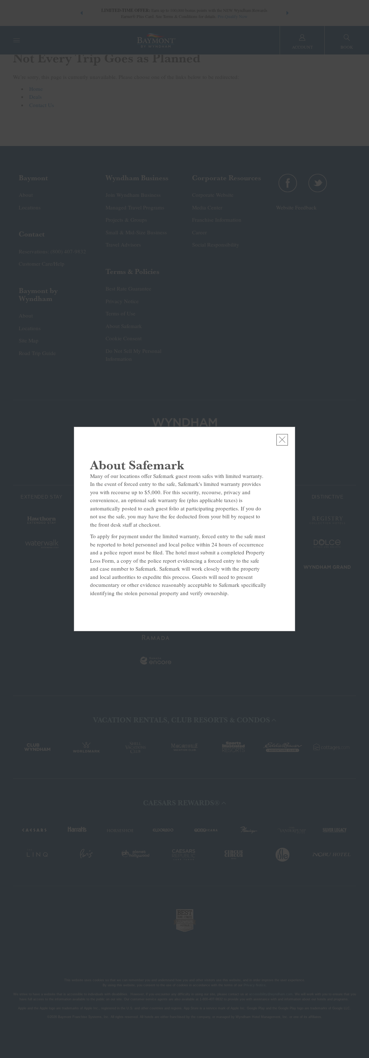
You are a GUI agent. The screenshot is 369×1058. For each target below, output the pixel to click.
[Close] (282, 440)
